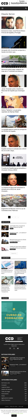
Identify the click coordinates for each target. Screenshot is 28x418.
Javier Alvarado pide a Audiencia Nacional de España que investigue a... (13, 90)
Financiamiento (13, 234)
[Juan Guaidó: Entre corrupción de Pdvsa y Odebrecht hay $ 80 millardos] (5, 227)
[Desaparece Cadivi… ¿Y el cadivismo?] (5, 234)
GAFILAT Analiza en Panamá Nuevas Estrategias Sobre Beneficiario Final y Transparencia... (5, 288)
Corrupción (4, 67)
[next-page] (18, 217)
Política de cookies (13, 406)
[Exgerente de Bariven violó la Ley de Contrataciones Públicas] (14, 200)
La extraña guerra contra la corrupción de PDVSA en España (13, 130)
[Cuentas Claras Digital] (14, 3)
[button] (2, 8)
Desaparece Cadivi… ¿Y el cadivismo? (18, 232)
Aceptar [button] (14, 415)
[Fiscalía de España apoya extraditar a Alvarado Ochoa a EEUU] (14, 160)
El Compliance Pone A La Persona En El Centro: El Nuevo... (7, 272)
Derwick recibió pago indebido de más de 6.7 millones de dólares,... (12, 70)
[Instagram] (10, 348)
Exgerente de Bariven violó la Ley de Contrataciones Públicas (13, 209)
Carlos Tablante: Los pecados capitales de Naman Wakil (11, 111)
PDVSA (3, 206)
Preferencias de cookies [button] (17, 413)
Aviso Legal (21, 406)
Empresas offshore (13, 242)
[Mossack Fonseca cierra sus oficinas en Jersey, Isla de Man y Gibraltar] (5, 241)
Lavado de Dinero (5, 28)
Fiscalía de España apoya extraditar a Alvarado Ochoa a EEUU (13, 169)
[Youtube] (17, 348)
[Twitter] (14, 348)
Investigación (12, 249)
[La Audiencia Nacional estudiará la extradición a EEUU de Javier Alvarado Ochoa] (14, 179)
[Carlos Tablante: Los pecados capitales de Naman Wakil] (14, 102)
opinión (3, 107)
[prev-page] (2, 294)
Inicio (2, 11)
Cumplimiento (4, 268)
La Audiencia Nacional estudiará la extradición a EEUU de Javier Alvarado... (13, 189)
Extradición (4, 146)
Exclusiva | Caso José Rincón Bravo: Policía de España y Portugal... (13, 31)
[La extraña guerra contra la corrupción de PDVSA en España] (14, 121)
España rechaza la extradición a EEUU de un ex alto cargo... (13, 149)
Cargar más (13, 253)
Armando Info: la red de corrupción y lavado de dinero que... (13, 51)
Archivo (11, 228)
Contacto (7, 406)
